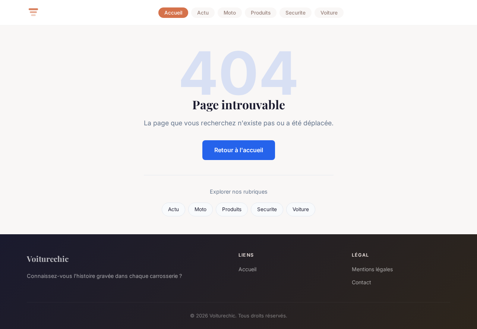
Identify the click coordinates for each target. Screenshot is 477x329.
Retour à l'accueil (238, 150)
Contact (361, 282)
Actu (203, 13)
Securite (295, 13)
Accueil (173, 13)
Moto (230, 13)
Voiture (329, 13)
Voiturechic (48, 258)
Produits (261, 13)
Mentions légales (372, 269)
